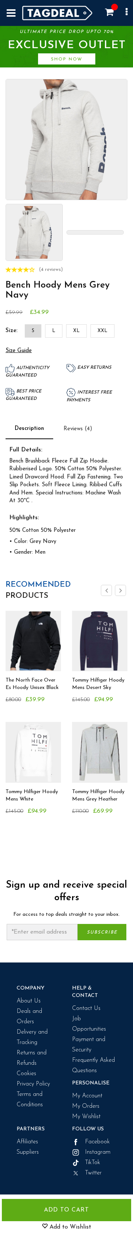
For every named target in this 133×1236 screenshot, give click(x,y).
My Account (87, 1096)
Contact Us (86, 1008)
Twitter (92, 1173)
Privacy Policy (33, 1084)
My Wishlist (86, 1117)
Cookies (26, 1074)
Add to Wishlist (69, 1227)
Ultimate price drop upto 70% (67, 45)
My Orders (85, 1106)
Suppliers (28, 1152)
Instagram (96, 1152)
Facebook (96, 1142)
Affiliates (27, 1142)
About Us (29, 1001)
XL (76, 330)
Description (29, 428)
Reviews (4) (78, 429)
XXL (103, 330)
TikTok (91, 1163)
